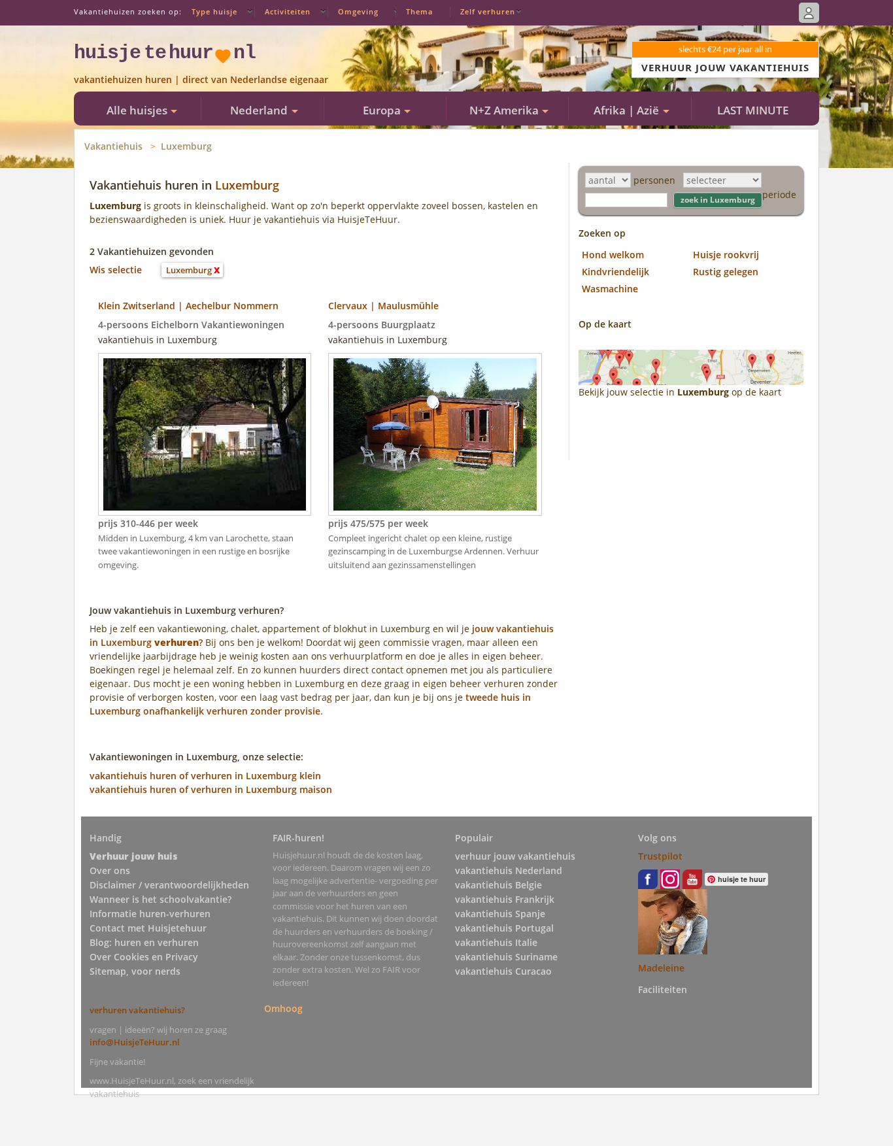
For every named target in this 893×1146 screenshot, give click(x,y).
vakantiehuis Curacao (503, 971)
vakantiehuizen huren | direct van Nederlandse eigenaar (201, 79)
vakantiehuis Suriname (506, 957)
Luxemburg (186, 146)
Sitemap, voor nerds (135, 971)
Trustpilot (660, 856)
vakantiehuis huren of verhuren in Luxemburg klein (205, 775)
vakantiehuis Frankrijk (504, 899)
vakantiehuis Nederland (508, 870)
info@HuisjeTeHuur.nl (135, 1042)
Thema (419, 11)
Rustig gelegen (725, 271)
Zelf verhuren (487, 11)
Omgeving (358, 11)
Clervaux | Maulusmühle (383, 305)
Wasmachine (610, 288)
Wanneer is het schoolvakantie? (160, 899)
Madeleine (661, 968)
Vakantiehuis (113, 146)
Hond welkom (613, 254)
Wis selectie (116, 269)
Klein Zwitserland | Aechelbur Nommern (188, 305)
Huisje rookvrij (726, 254)
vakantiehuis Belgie (498, 885)
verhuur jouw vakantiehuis (515, 856)
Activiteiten (288, 11)
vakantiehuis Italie (496, 942)
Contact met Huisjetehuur (148, 928)
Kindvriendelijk (615, 271)
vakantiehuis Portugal (504, 928)
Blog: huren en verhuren (144, 942)
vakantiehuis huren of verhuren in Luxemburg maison (211, 789)
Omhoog (283, 1008)
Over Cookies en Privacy (144, 957)
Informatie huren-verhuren (150, 913)
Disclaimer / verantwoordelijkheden (169, 885)
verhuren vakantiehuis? (137, 1010)
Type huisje (214, 11)
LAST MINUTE (752, 110)
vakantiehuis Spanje (500, 913)
